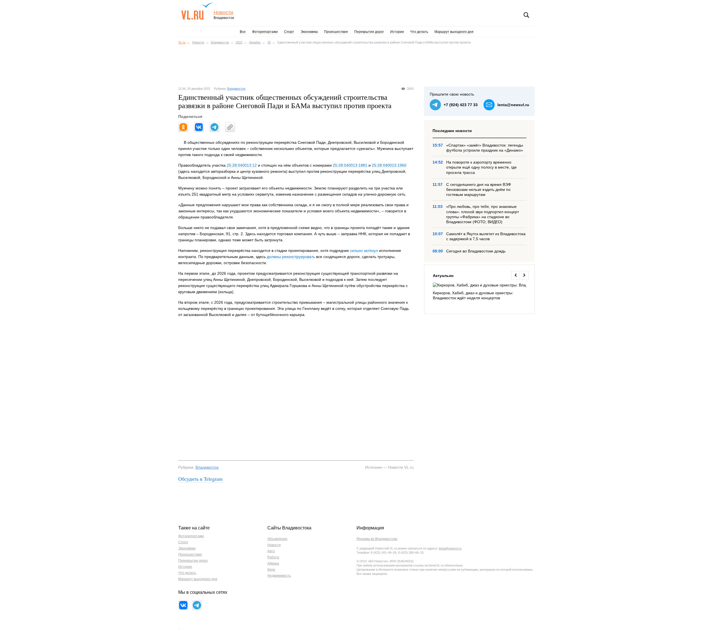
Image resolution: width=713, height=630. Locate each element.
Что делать (419, 32)
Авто (271, 551)
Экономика (309, 32)
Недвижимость (279, 576)
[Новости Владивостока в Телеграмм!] (197, 605)
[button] (515, 275)
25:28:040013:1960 (389, 165)
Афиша (273, 563)
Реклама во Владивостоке (376, 539)
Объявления (277, 539)
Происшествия (336, 32)
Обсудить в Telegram (200, 478)
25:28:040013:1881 (350, 165)
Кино (271, 569)
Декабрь (255, 42)
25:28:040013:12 (242, 165)
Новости (223, 13)
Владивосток (220, 42)
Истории (397, 32)
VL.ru (197, 11)
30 (269, 42)
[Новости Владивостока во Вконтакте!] (183, 605)
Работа (273, 557)
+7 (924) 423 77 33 (461, 105)
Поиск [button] (526, 15)
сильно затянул (364, 250)
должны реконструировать (291, 256)
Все (243, 32)
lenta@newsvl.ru (513, 105)
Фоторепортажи (265, 32)
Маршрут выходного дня (453, 32)
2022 (239, 42)
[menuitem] (479, 292)
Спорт (289, 32)
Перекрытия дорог (369, 32)
